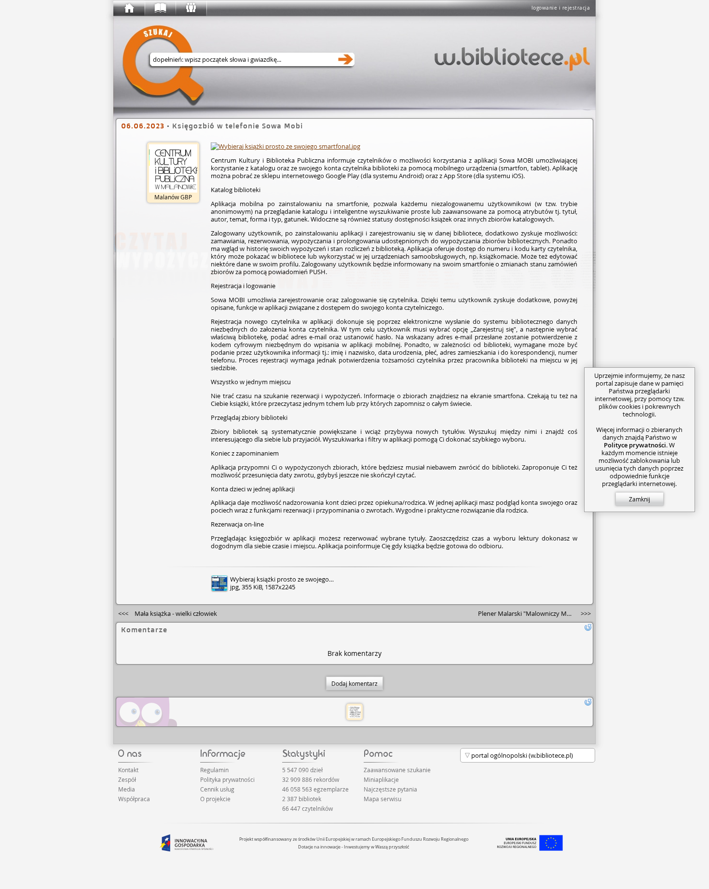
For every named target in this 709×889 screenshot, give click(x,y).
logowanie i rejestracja (561, 8)
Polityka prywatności (227, 779)
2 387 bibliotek (301, 799)
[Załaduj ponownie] (588, 627)
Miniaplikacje (381, 779)
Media (126, 789)
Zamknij (639, 499)
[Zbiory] (159, 8)
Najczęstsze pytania (390, 789)
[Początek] (128, 8)
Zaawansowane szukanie (397, 770)
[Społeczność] (190, 8)
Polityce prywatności (635, 445)
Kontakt (128, 770)
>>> (534, 613)
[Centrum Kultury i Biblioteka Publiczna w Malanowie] (354, 712)
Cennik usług (217, 789)
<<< (167, 613)
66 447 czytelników (307, 808)
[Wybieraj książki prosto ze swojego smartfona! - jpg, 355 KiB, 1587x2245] (285, 146)
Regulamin (214, 770)
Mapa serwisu (382, 799)
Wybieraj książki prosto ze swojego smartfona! (296, 579)
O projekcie (215, 799)
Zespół (127, 779)
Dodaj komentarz (354, 683)
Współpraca (134, 799)
